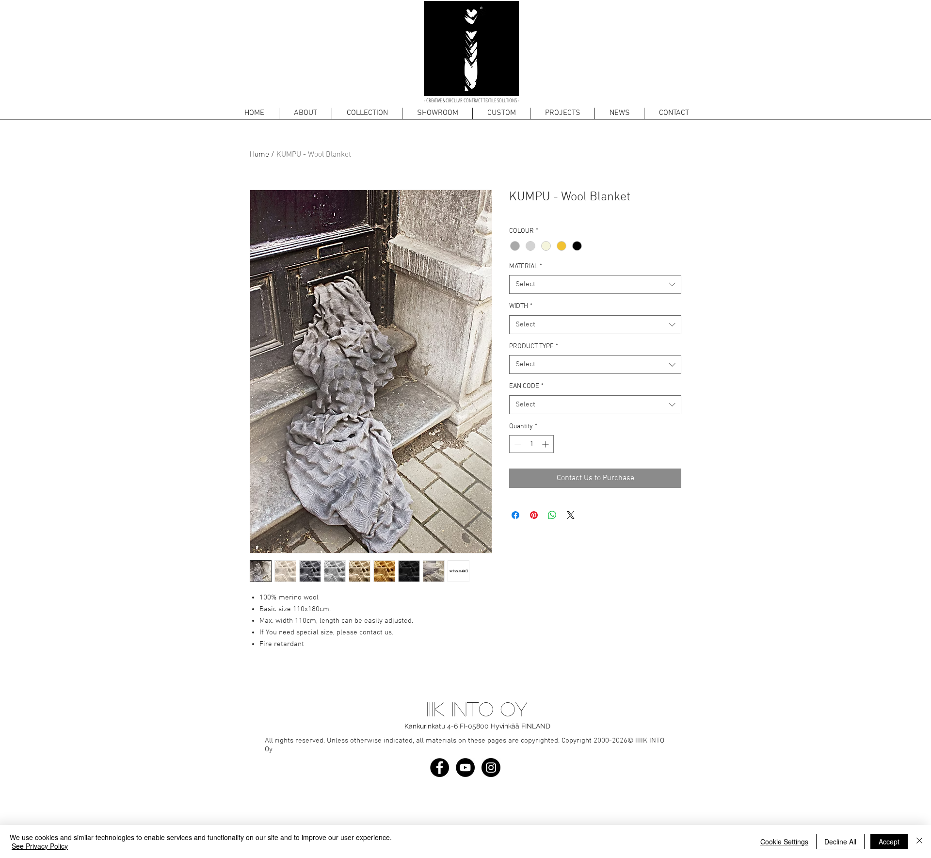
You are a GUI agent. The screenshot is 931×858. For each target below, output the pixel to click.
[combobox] (595, 284)
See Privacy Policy (40, 846)
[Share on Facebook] (515, 515)
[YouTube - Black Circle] (465, 767)
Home (259, 155)
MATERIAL (525, 266)
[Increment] (546, 444)
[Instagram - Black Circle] (491, 767)
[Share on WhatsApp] (552, 515)
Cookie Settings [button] (784, 841)
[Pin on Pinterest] (534, 515)
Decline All (840, 841)
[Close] (919, 841)
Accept (889, 841)
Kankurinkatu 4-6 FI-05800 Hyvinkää (461, 726)
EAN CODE (526, 386)
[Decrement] (517, 444)
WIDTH (520, 306)
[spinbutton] (531, 444)
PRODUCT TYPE (533, 346)
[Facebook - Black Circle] (439, 767)
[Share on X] (571, 515)
